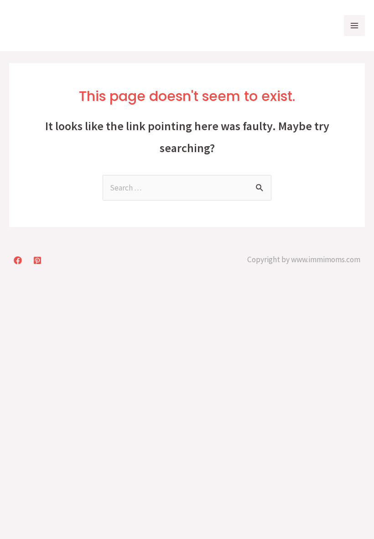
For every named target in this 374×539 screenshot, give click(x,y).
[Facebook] (18, 260)
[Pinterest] (37, 260)
